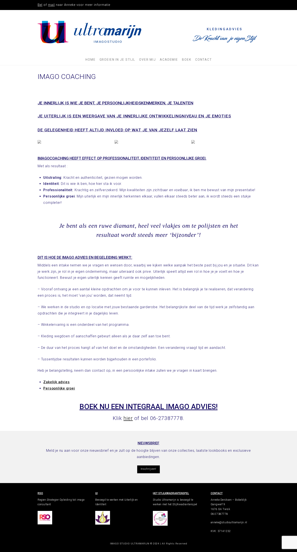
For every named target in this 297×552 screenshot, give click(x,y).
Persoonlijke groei (59, 388)
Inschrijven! (149, 468)
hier (128, 418)
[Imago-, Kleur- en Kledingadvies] (90, 32)
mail (51, 5)
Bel (40, 5)
